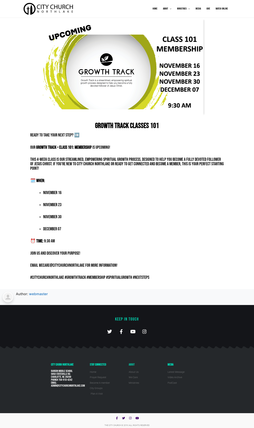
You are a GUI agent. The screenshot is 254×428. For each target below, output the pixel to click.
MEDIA (198, 8)
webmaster (38, 294)
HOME (155, 8)
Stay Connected (98, 364)
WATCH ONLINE (222, 8)
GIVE (208, 8)
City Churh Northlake (62, 364)
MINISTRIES (182, 8)
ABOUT (165, 8)
